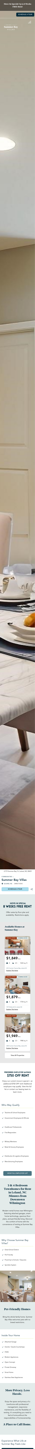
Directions (18, 883)
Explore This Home (12, 970)
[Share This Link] (31, 889)
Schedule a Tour (25, 14)
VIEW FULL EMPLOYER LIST (17, 1173)
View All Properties (17, 1055)
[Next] (30, 1286)
